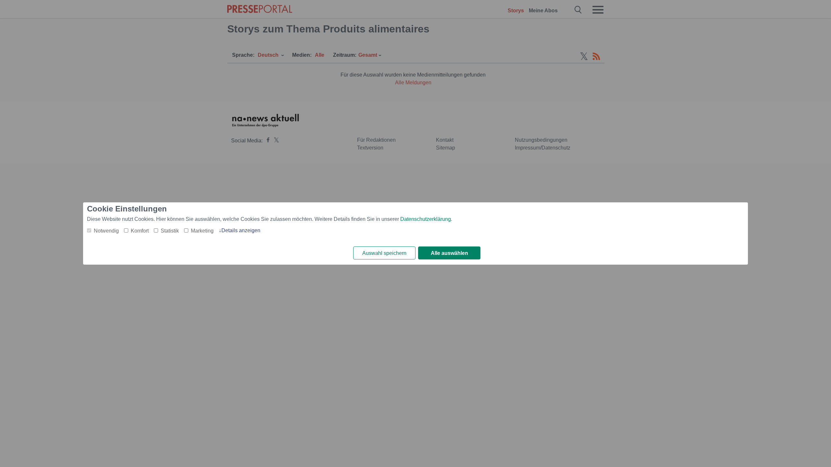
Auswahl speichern (384, 253)
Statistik (170, 231)
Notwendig (106, 231)
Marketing (202, 231)
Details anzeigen (240, 230)
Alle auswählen (449, 253)
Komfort (140, 231)
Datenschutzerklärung (425, 219)
